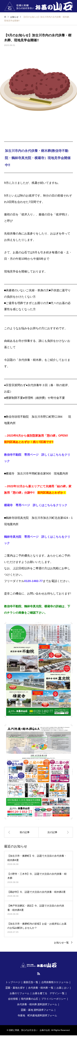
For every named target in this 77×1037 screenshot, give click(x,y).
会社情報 (13, 998)
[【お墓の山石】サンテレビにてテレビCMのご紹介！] (21, 832)
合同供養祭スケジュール (54, 982)
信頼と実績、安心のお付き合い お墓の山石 (29, 1030)
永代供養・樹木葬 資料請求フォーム (37, 1004)
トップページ (13, 982)
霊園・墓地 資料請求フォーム (37, 1009)
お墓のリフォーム (19, 993)
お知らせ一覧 (61, 942)
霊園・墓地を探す (15, 987)
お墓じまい (62, 987)
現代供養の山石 (29, 998)
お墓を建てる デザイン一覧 (48, 993)
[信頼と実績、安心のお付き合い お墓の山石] (38, 6)
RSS (38, 973)
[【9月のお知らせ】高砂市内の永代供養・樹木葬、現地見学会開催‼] (56, 832)
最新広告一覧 (30, 982)
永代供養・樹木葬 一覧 (40, 987)
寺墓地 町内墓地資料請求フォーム (37, 1015)
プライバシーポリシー (53, 998)
